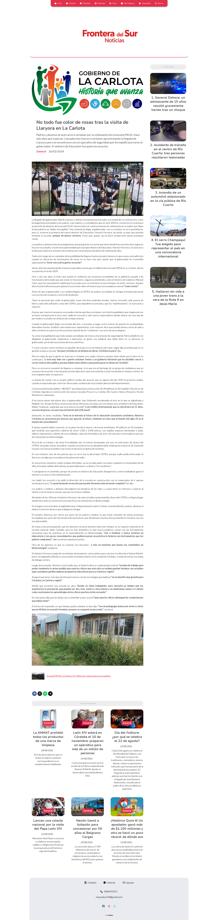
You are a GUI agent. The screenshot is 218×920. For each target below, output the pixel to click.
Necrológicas (129, 3)
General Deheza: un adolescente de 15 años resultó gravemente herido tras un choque (168, 103)
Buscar (161, 3)
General (72, 3)
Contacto (91, 882)
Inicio (60, 3)
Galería (133, 164)
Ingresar (129, 882)
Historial (110, 882)
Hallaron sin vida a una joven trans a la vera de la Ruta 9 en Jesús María (168, 297)
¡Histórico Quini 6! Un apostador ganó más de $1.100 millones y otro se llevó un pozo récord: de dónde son (127, 828)
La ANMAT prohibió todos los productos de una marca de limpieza (48, 738)
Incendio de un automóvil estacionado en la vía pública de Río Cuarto (168, 198)
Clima (114, 3)
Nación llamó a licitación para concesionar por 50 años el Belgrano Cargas (87, 828)
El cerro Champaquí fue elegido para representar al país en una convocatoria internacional (168, 248)
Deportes (101, 3)
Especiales (146, 3)
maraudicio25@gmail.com (109, 897)
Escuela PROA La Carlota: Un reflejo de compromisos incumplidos (79, 676)
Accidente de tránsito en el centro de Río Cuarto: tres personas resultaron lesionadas (169, 151)
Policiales (86, 3)
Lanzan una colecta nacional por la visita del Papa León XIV (48, 824)
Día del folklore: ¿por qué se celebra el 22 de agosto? (127, 736)
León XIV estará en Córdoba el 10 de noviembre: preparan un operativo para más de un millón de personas (88, 742)
